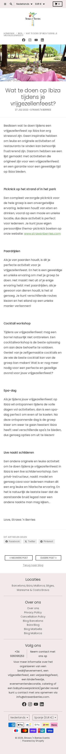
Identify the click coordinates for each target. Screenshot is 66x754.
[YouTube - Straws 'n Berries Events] (36, 40)
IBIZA (20, 33)
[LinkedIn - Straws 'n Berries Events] (42, 40)
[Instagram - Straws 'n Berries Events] (29, 40)
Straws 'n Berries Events (37, 737)
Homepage (9, 33)
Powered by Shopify (33, 740)
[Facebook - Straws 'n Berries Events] (23, 40)
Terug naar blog (33, 565)
